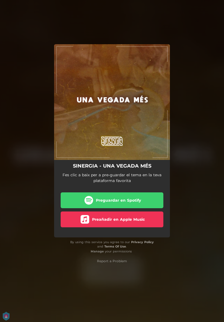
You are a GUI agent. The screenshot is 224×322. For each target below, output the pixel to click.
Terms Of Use (115, 246)
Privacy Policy (142, 242)
